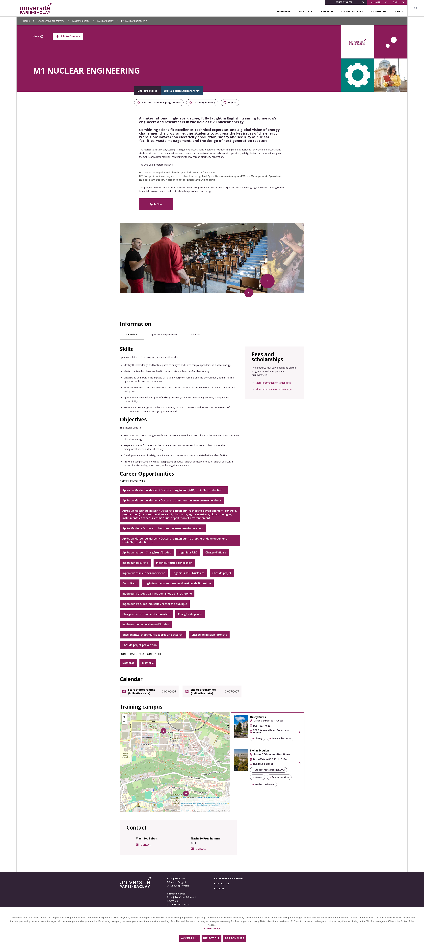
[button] (163, 731)
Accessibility (376, 2)
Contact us (221, 883)
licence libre (214, 805)
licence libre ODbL (210, 803)
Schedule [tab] (195, 334)
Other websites (344, 2)
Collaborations (352, 11)
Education (305, 11)
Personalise (234, 938)
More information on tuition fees (273, 382)
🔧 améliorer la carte (221, 803)
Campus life (378, 11)
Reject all (211, 938)
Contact (145, 844)
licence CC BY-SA (186, 811)
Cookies (219, 888)
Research (327, 11)
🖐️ (228, 803)
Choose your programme (51, 20)
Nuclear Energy (105, 20)
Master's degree (81, 20)
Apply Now (156, 204)
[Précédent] (248, 292)
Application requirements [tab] (164, 334)
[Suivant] (267, 281)
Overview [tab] (131, 334)
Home (26, 20)
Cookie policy (212, 928)
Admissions (283, 11)
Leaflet (184, 797)
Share (36, 36)
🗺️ (182, 805)
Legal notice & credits (229, 878)
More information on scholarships (274, 389)
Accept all (189, 938)
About (399, 11)
